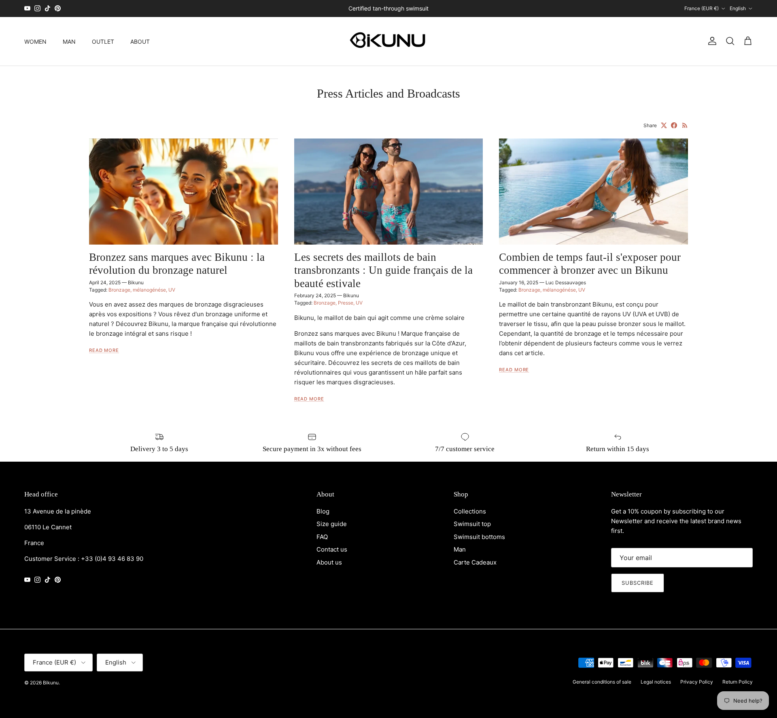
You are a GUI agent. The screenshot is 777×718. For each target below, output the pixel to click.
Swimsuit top (472, 524)
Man (460, 549)
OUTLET (103, 41)
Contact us (331, 549)
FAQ (322, 537)
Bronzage (119, 290)
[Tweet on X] (664, 125)
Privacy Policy (696, 682)
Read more (104, 350)
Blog (322, 511)
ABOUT (140, 41)
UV (171, 290)
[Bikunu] (388, 41)
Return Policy (737, 682)
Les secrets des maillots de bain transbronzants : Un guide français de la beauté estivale (383, 270)
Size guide (331, 524)
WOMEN (35, 41)
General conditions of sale (602, 682)
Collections (470, 511)
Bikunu (51, 683)
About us (329, 562)
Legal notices (656, 682)
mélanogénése (149, 290)
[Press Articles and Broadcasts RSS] (685, 125)
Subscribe (638, 583)
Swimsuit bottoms (479, 537)
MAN (69, 41)
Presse (345, 303)
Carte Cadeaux (475, 562)
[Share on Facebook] (674, 125)
